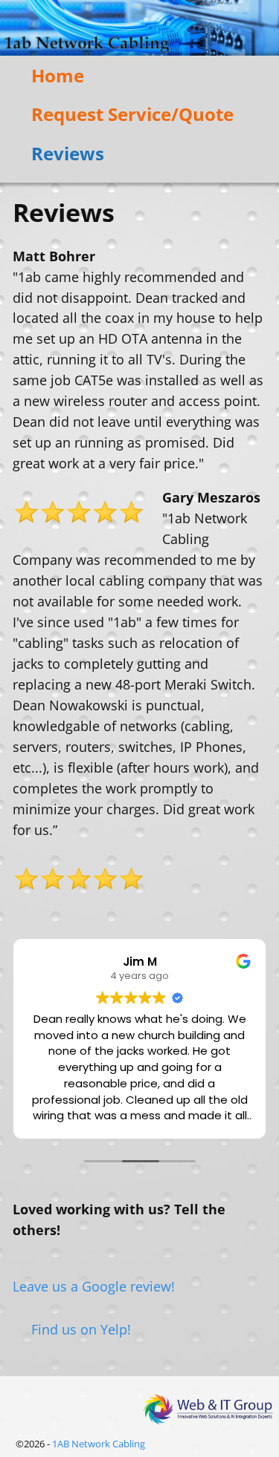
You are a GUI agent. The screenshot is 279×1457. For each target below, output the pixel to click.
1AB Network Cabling (98, 1443)
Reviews (67, 153)
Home (57, 75)
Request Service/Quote (132, 114)
